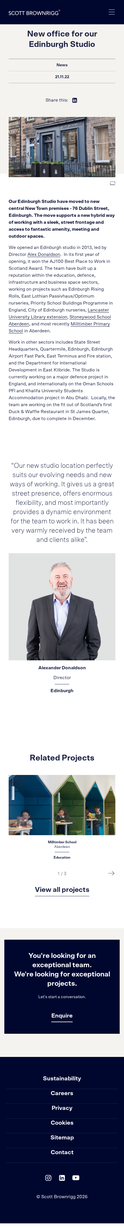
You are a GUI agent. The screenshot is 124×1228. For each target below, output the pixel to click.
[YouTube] (75, 1179)
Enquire (62, 1016)
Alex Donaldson (43, 254)
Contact (62, 1152)
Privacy (62, 1108)
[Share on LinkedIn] (75, 100)
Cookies (62, 1123)
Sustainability (62, 1079)
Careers (62, 1093)
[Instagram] (48, 1179)
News (62, 65)
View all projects (62, 889)
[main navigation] (111, 12)
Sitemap (62, 1138)
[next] (111, 873)
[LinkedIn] (62, 1179)
